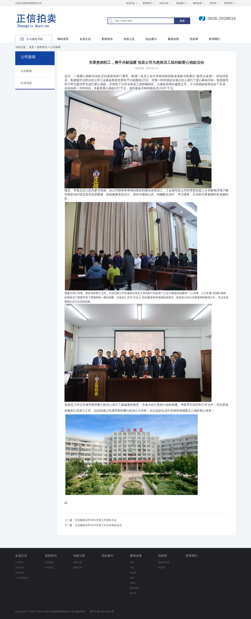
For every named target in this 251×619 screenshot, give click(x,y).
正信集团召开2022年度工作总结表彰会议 (98, 525)
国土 (132, 562)
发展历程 (19, 572)
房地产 (133, 583)
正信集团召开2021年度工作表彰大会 (96, 520)
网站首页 (63, 38)
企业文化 (19, 567)
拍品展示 (180, 3)
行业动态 (49, 567)
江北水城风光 (21, 577)
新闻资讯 (147, 3)
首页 (31, 47)
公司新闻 (55, 47)
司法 (132, 567)
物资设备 (134, 588)
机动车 (133, 572)
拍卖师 (213, 3)
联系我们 (228, 3)
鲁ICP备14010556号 (102, 611)
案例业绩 (197, 3)
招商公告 (77, 567)
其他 (132, 577)
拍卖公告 (163, 3)
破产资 (133, 593)
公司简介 (19, 562)
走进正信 (130, 3)
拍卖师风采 (163, 562)
